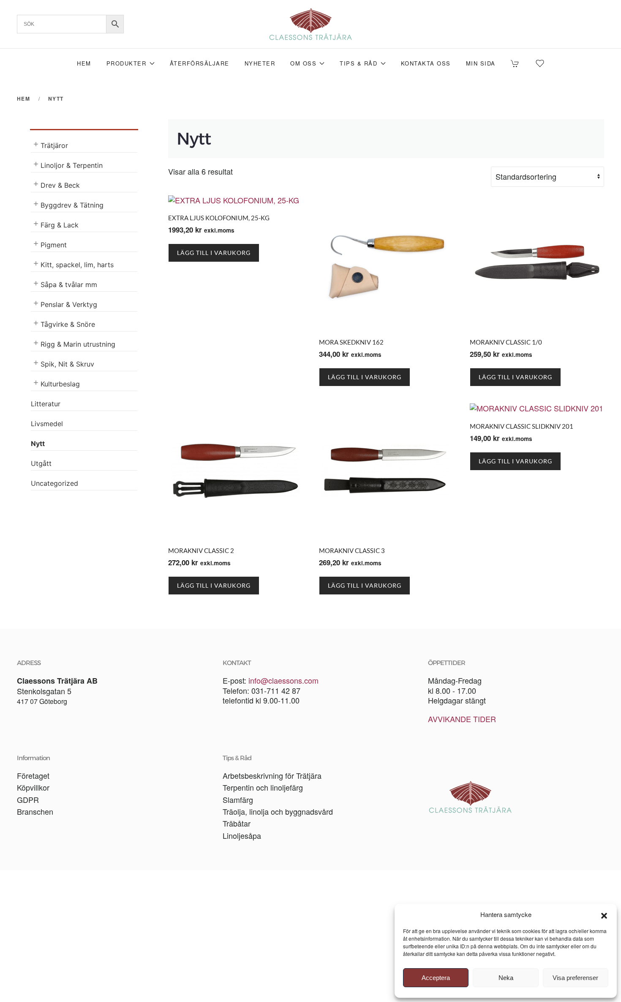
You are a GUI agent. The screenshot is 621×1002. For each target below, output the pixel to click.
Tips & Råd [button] (358, 63)
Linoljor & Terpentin (72, 165)
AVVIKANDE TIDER (462, 718)
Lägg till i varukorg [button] (214, 252)
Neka (505, 977)
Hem (84, 63)
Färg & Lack (60, 225)
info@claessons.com (283, 680)
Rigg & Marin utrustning (78, 344)
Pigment (54, 245)
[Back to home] (310, 24)
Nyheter (260, 63)
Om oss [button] (303, 63)
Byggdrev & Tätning (72, 205)
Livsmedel (47, 423)
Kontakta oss (426, 63)
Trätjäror (54, 145)
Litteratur (45, 404)
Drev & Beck (60, 185)
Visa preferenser (575, 977)
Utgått (41, 463)
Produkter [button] (126, 63)
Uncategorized (54, 483)
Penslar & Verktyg (69, 304)
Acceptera (436, 977)
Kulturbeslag (60, 384)
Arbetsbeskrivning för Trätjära (272, 775)
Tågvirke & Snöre (68, 324)
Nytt (38, 443)
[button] (604, 914)
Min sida (481, 63)
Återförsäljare (199, 63)
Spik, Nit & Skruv (67, 364)
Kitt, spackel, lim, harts (77, 264)
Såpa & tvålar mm (69, 284)
